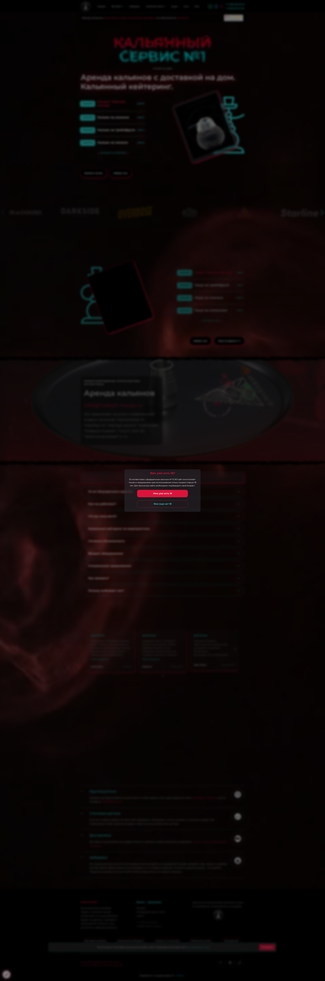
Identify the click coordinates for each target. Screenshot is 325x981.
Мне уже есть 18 (162, 493)
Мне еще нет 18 (163, 504)
